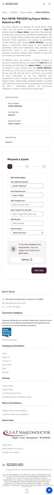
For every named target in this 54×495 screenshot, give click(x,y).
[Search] (43, 4)
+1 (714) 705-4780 (12, 307)
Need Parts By (16, 229)
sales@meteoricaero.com (15, 303)
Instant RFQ (6, 365)
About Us (6, 357)
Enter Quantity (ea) (18, 201)
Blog (4, 368)
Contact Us (6, 361)
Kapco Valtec (26, 12)
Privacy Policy (7, 386)
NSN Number (16, 219)
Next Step (39, 270)
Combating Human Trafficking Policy (16, 397)
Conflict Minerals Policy (11, 393)
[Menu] (49, 4)
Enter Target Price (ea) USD (21, 210)
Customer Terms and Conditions (15, 414)
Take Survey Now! (9, 340)
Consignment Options (11, 452)
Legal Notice (7, 445)
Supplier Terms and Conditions (14, 411)
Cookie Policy (7, 389)
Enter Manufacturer (18, 191)
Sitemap (5, 372)
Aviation (13, 12)
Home (4, 12)
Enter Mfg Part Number (20, 182)
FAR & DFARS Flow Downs (12, 449)
